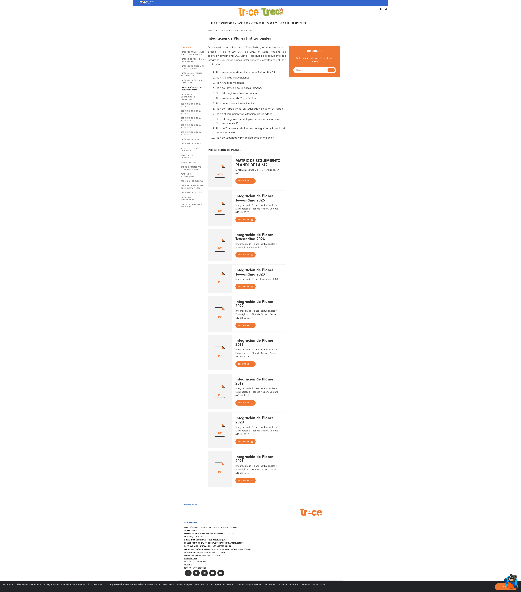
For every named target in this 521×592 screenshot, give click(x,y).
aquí (325, 584)
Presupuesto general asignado (192, 205)
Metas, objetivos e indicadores (190, 149)
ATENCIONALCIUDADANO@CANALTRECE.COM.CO (224, 543)
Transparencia (228, 23)
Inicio (213, 23)
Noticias (284, 23)
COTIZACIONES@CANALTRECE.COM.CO (212, 552)
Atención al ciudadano (252, 23)
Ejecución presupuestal (187, 198)
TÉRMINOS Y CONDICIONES (195, 568)
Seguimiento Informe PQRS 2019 (192, 126)
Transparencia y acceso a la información (234, 31)
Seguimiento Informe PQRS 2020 (192, 119)
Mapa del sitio (190, 559)
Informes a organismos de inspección (189, 96)
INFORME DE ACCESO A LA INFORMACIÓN (193, 60)
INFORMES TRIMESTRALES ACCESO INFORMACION (192, 53)
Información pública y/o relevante (191, 74)
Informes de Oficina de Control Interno (192, 67)
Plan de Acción (188, 162)
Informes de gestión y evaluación (192, 81)
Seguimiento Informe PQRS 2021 (192, 112)
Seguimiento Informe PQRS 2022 (192, 105)
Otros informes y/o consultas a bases (191, 168)
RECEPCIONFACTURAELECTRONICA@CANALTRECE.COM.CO (227, 549)
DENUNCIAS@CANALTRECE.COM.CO (209, 555)
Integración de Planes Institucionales (193, 88)
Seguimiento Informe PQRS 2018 (192, 133)
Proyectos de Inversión (188, 156)
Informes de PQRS (190, 139)
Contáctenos (299, 23)
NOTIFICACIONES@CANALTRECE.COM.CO (215, 546)
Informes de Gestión (191, 193)
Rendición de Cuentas (192, 181)
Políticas (188, 565)
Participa (272, 23)
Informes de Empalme (192, 144)
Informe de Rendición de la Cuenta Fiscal (192, 187)
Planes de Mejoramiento (188, 175)
